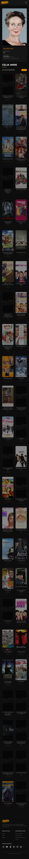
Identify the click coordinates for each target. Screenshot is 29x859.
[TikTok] (21, 847)
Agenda (3, 837)
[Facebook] (14, 847)
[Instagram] (17, 847)
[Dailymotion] (10, 847)
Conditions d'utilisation (20, 837)
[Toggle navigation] (26, 2)
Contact (17, 839)
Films (3, 835)
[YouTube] (7, 847)
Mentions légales (18, 833)
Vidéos (3, 833)
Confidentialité (18, 835)
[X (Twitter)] (3, 847)
